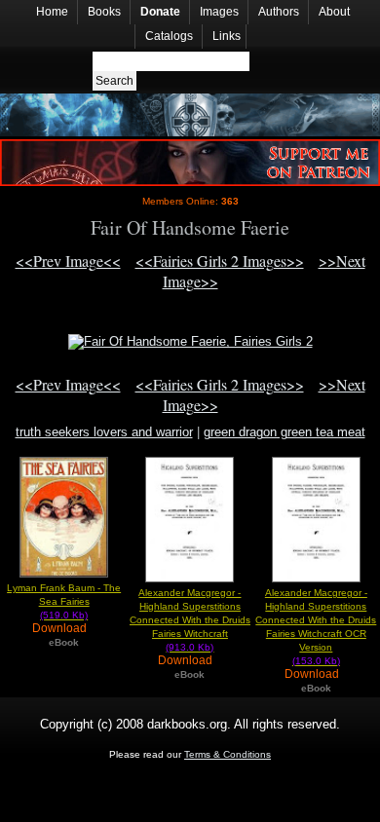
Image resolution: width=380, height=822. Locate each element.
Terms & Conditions (227, 754)
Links (226, 36)
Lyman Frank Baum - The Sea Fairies (64, 601)
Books (104, 12)
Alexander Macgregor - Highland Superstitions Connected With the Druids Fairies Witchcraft (190, 620)
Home (52, 12)
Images (219, 12)
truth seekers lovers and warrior (104, 432)
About (334, 12)
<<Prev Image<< (68, 260)
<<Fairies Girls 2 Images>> (219, 260)
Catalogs (169, 36)
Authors (278, 12)
